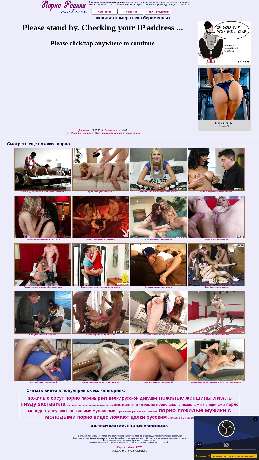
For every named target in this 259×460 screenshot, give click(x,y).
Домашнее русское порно (125, 133)
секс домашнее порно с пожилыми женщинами (90, 405)
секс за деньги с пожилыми (134, 405)
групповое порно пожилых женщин (137, 411)
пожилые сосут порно (53, 398)
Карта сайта (125, 447)
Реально (76, 133)
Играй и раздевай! (157, 11)
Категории (104, 11)
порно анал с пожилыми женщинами (190, 404)
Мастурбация (102, 133)
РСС (139, 447)
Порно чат (130, 11)
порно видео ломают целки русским (122, 417)
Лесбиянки (88, 133)
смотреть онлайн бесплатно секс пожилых (190, 418)
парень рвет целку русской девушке (119, 398)
